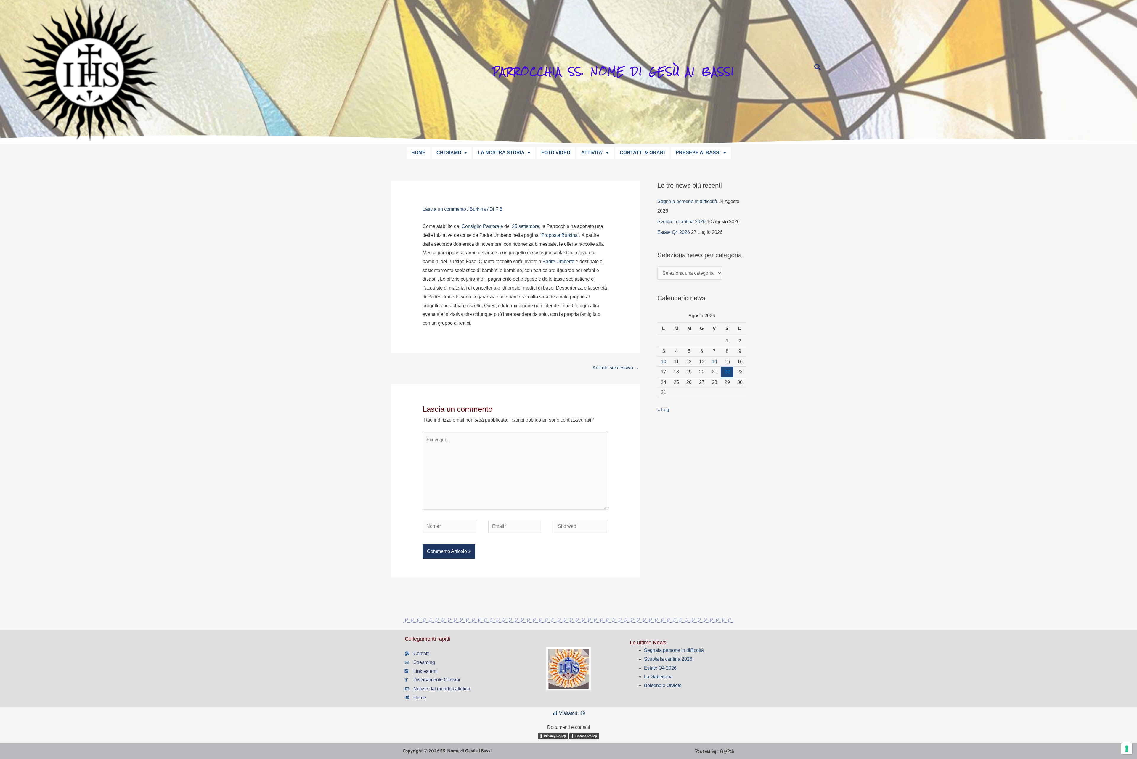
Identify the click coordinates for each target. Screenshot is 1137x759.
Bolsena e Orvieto (663, 685)
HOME (418, 152)
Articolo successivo (615, 367)
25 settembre (525, 226)
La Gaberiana (658, 676)
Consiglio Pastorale (482, 226)
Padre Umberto (558, 261)
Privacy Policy (555, 736)
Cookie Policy (586, 736)
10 (663, 361)
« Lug (663, 409)
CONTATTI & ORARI (642, 152)
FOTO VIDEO (555, 152)
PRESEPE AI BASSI (698, 152)
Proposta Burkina (559, 235)
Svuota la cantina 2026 (681, 221)
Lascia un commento (444, 209)
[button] (452, 153)
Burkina (478, 209)
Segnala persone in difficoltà (687, 201)
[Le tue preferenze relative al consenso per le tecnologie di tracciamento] (1126, 748)
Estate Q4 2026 (673, 232)
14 (714, 361)
